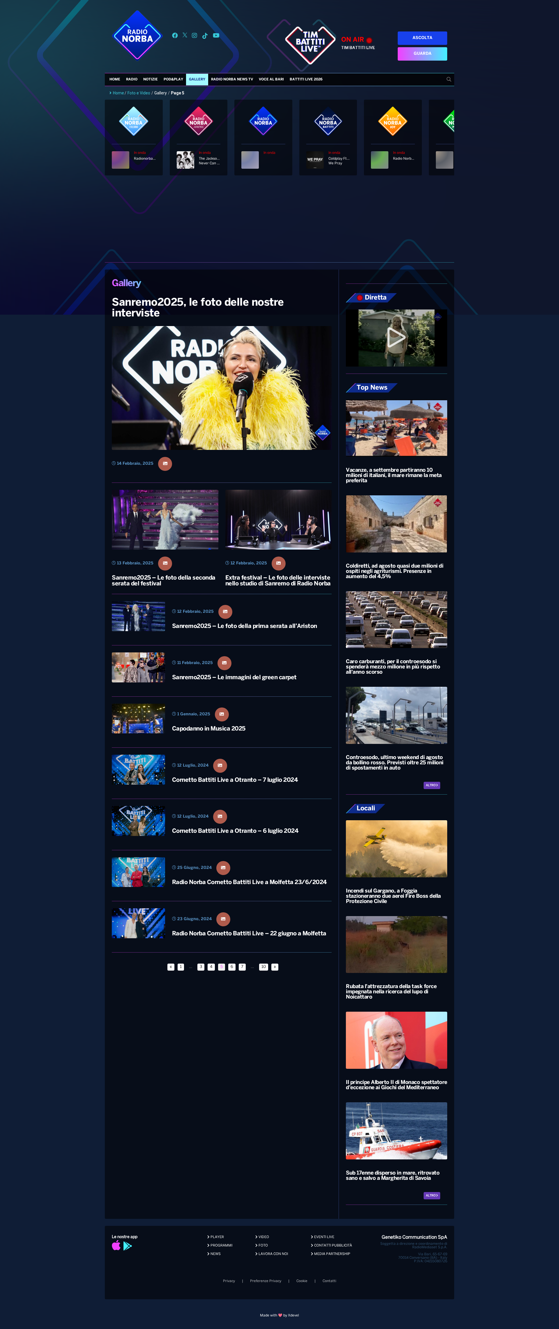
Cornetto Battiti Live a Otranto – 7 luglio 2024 (235, 780)
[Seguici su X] (185, 37)
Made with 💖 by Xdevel (279, 1315)
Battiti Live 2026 (306, 79)
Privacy (229, 1281)
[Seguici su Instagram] (194, 37)
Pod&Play (173, 79)
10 (263, 967)
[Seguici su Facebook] (175, 37)
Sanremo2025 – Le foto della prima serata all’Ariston (244, 626)
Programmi (221, 1245)
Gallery (197, 79)
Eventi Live (323, 1237)
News (215, 1254)
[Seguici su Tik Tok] (205, 37)
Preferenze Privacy (265, 1281)
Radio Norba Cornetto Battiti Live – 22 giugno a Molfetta (249, 934)
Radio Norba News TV (232, 79)
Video (263, 1237)
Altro (431, 785)
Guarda (422, 54)
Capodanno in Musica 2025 (208, 729)
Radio (131, 79)
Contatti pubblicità (332, 1245)
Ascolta (422, 38)
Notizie (150, 79)
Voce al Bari (271, 79)
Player (217, 1237)
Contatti (329, 1281)
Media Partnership (331, 1254)
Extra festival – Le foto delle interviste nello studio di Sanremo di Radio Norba (278, 581)
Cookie (301, 1281)
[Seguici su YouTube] (216, 37)
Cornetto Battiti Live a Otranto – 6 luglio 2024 (235, 831)
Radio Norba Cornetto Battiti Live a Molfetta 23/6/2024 (249, 882)
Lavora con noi (273, 1254)
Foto (263, 1245)
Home (114, 79)
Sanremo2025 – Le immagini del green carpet (234, 677)
